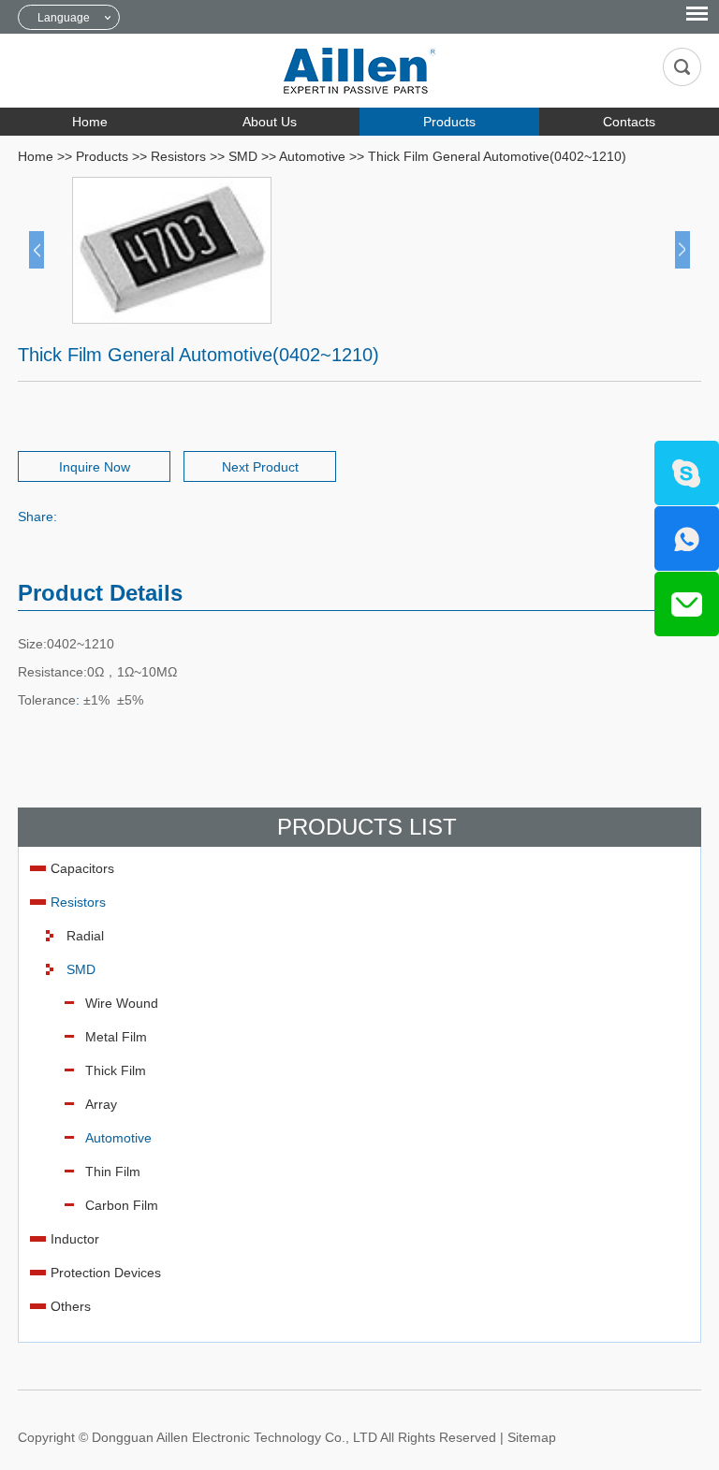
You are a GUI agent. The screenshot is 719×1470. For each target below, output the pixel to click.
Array (101, 1104)
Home (90, 121)
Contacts (629, 121)
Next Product (260, 466)
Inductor (75, 1238)
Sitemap (531, 1437)
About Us (269, 121)
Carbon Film (121, 1205)
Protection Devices (106, 1272)
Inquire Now (94, 466)
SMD (242, 156)
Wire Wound (121, 1003)
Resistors (178, 156)
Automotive (312, 156)
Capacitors (82, 868)
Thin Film (112, 1171)
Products (449, 121)
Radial (85, 935)
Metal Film (116, 1036)
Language (63, 17)
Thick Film (115, 1070)
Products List (367, 826)
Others (71, 1306)
